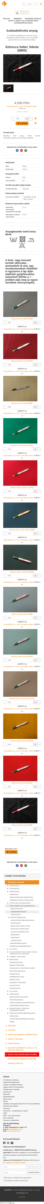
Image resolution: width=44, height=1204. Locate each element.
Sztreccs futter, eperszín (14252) (22, 487)
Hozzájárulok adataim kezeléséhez (16, 1180)
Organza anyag (15, 988)
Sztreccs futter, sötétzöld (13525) (22, 572)
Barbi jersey (15, 935)
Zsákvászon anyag (16, 962)
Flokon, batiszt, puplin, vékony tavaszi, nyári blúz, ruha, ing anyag (23, 953)
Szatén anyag (14, 994)
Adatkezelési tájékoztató (11, 1082)
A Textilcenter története (11, 1080)
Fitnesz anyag (16, 914)
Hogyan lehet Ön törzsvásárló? (13, 1087)
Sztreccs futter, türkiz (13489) (22, 614)
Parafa (12, 1022)
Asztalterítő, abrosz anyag (19, 1005)
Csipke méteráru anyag (18, 943)
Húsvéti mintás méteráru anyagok (22, 1019)
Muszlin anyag (15, 985)
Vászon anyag (14, 891)
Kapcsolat (6, 1094)
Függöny (12, 1030)
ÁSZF (5, 1113)
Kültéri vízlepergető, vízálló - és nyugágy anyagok (22, 1049)
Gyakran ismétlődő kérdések (13, 1085)
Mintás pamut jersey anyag (20, 926)
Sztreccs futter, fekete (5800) (22, 825)
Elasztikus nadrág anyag (20, 932)
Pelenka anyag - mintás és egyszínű (22, 968)
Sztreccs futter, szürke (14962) (22, 319)
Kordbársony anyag (17, 977)
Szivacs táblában (15, 1039)
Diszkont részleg (15, 1063)
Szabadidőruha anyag (23, 23)
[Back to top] (37, 1197)
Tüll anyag (13, 991)
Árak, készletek (8, 1118)
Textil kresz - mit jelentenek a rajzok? (15, 1111)
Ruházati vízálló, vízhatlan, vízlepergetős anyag (19, 1009)
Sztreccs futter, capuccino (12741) (22, 698)
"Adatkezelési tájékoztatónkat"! (16, 1162)
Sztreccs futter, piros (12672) (22, 783)
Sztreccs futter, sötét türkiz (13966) (22, 530)
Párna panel (14, 1016)
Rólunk (5, 1101)
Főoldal (6, 19)
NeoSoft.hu (22, 1197)
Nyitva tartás (7, 1099)
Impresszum (7, 1092)
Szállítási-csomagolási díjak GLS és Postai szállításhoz (21, 1104)
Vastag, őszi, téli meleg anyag (20, 903)
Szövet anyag (14, 886)
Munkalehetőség (8, 1096)
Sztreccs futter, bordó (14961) (22, 361)
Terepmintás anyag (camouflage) (21, 900)
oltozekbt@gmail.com (15, 1129)
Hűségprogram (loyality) (11, 1089)
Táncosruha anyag (16, 1000)
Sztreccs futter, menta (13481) (22, 656)
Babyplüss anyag (17, 909)
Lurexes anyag (16, 940)
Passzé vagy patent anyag (20, 929)
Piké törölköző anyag (17, 971)
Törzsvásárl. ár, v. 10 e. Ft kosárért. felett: (22, 106)
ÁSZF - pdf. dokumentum (11, 1115)
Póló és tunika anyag (18, 917)
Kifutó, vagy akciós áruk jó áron (22, 1054)
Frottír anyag (16, 923)
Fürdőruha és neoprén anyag (20, 946)
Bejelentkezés (23, 11)
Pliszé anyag (15, 937)
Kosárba (23, 123)
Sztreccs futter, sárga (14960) (22, 403)
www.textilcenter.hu (13, 1131)
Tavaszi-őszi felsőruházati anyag (22, 920)
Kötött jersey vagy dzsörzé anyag (23, 21)
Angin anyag (14, 894)
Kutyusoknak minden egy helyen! (22, 1059)
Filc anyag (13, 949)
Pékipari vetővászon (17, 965)
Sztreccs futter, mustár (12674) (22, 741)
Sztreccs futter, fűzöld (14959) (22, 445)
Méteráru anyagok (33, 19)
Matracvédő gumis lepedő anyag (21, 897)
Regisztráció (24, 13)
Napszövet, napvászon (18, 982)
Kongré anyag (15, 974)
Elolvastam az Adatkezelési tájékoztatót (18, 1178)
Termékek (17, 19)
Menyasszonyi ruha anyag (19, 997)
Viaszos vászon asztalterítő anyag (22, 1002)
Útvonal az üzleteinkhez (11, 1120)
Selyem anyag (14, 888)
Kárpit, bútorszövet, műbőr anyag (22, 1034)
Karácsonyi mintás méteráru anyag (22, 1013)
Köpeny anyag (15, 979)
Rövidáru (12, 1026)
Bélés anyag (14, 959)
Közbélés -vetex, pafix (17, 956)
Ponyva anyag (14, 1043)
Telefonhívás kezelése (10, 1106)
